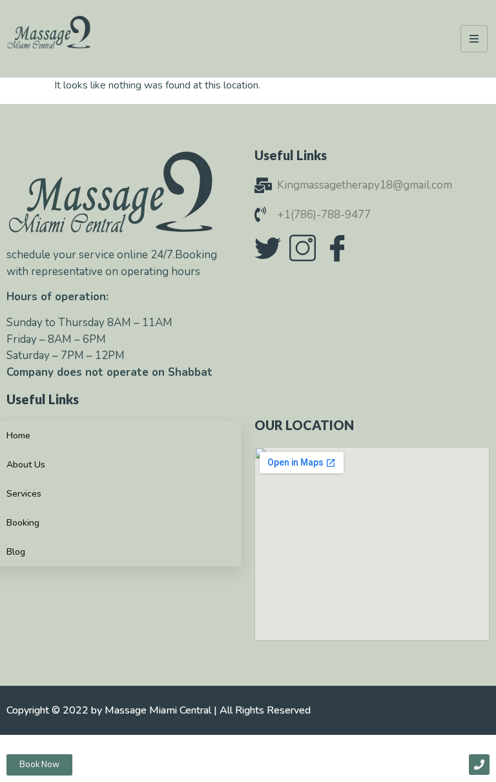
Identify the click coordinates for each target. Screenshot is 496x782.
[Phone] (479, 764)
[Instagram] (302, 248)
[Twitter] (267, 248)
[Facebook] (337, 248)
